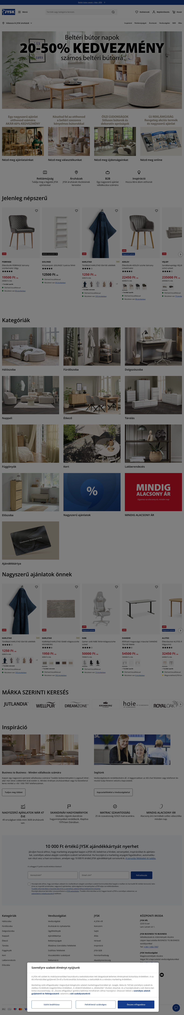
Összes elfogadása (136, 1004)
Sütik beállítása (51, 1004)
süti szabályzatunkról (80, 993)
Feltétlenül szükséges (96, 1004)
